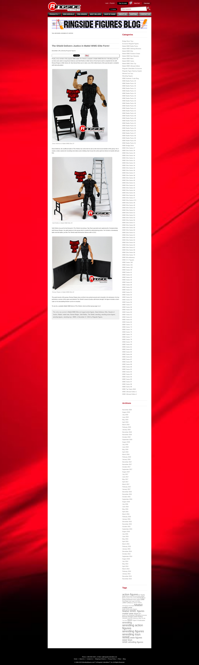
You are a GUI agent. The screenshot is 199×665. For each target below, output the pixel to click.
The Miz (143, 618)
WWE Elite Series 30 (128, 155)
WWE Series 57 (127, 304)
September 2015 (127, 529)
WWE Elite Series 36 (128, 170)
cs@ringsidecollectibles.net (109, 657)
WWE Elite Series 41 (128, 183)
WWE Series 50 (127, 287)
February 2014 (126, 571)
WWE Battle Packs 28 (129, 81)
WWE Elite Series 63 (128, 237)
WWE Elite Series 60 (128, 230)
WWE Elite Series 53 (128, 215)
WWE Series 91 (127, 369)
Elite (106, 312)
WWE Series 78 (127, 339)
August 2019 (126, 412)
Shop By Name (109, 14)
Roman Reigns (74, 314)
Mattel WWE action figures (129, 609)
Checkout (147, 3)
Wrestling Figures (127, 76)
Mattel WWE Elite (73, 312)
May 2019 (125, 419)
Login (106, 3)
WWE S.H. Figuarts (128, 260)
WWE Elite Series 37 (128, 173)
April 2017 (125, 482)
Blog (124, 659)
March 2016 (125, 514)
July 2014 (125, 561)
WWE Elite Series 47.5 (129, 200)
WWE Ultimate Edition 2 (129, 394)
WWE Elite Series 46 (128, 195)
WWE (74, 317)
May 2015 (125, 539)
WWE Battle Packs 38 (129, 103)
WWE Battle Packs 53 (129, 125)
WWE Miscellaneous (128, 257)
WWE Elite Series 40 (128, 180)
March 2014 (125, 569)
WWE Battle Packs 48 (129, 116)
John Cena (126, 603)
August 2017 (126, 472)
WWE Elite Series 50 (128, 208)
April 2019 (125, 422)
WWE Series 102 (127, 267)
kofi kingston (125, 605)
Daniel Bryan (141, 598)
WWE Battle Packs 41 (129, 108)
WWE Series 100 (127, 262)
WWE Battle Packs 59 (129, 138)
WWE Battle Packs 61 (129, 143)
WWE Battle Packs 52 (129, 123)
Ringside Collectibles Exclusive (138, 615)
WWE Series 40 (127, 270)
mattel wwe (66, 314)
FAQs (119, 659)
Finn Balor (125, 601)
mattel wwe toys (130, 613)
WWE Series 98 (127, 384)
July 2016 (125, 504)
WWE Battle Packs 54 (129, 128)
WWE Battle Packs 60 (129, 140)
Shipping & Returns (100, 659)
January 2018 (126, 459)
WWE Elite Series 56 (128, 220)
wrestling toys (68, 317)
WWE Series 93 (127, 374)
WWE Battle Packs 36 (129, 101)
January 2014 (126, 574)
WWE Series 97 (127, 382)
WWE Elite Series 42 (128, 185)
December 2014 (127, 551)
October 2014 (126, 554)
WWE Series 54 (127, 297)
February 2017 (126, 487)
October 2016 (126, 497)
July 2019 (125, 414)
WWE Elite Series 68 (128, 250)
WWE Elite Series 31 (128, 158)
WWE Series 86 (127, 357)
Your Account (123, 3)
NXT (139, 614)
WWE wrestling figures (132, 642)
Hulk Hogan (132, 601)
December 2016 (127, 492)
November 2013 (127, 579)
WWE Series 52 (127, 292)
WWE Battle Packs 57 (129, 133)
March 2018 (125, 454)
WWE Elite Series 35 (128, 168)
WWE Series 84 (127, 354)
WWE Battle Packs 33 (129, 93)
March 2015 (125, 544)
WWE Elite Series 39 (128, 178)
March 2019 (125, 424)
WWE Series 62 (127, 317)
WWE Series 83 (127, 352)
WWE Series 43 (127, 277)
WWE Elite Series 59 (128, 227)
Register (112, 3)
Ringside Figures (71, 50)
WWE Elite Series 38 (128, 175)
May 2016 (125, 509)
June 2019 (125, 417)
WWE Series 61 (127, 314)
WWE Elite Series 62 (128, 235)
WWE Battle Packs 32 (129, 91)
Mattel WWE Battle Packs (130, 46)
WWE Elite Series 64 (128, 240)
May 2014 (125, 564)
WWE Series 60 (127, 312)
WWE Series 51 (127, 290)
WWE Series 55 (127, 299)
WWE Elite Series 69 (128, 252)
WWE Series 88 (127, 362)
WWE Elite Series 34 (128, 165)
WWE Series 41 (127, 272)
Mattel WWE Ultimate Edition (131, 66)
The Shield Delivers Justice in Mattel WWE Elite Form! (80, 46)
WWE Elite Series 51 (128, 210)
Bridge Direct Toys (127, 41)
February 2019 (126, 427)
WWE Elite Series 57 (128, 222)
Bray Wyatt (141, 596)
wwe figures (136, 637)
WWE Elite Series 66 (128, 245)
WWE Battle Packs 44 (129, 113)
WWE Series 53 (127, 295)
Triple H (134, 620)
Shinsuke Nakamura (133, 618)
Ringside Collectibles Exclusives (132, 68)
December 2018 (127, 432)
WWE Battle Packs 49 (129, 118)
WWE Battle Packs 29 (129, 83)
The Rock (124, 620)
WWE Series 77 (127, 337)
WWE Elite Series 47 (128, 198)
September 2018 (127, 439)
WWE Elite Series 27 (128, 148)
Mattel (60, 314)
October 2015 (126, 526)
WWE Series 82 (127, 349)
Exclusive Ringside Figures (130, 43)
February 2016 (126, 516)
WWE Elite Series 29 (128, 153)
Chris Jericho (133, 597)
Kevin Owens (138, 602)
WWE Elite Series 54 (128, 217)
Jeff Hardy (137, 601)
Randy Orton (125, 615)
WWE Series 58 (127, 307)
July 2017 (125, 474)
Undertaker (141, 620)
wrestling (98, 314)
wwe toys (127, 640)
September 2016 (127, 499)
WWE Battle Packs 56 (129, 130)
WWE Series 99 (127, 387)
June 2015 (125, 536)
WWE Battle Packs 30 (129, 86)
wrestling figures (58, 317)
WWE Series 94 (127, 377)
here (99, 306)
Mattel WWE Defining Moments (131, 48)
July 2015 (125, 534)
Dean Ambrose (99, 312)
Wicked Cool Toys (127, 73)
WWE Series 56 (127, 302)
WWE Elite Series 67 (128, 247)
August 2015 (126, 531)
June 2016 (125, 506)
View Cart (137, 3)
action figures (90, 312)
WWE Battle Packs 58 (129, 135)
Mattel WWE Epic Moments (130, 56)
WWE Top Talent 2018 (129, 389)
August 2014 (126, 559)
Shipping (133, 14)
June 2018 (125, 447)
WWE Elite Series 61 (128, 232)
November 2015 (127, 524)
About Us (122, 14)
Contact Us (145, 14)
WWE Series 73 (127, 327)
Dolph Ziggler (136, 599)
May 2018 (125, 449)
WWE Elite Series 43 (128, 188)
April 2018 (125, 452)
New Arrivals (68, 14)
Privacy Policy (112, 659)
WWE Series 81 (127, 347)
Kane (132, 602)
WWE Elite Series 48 (128, 203)
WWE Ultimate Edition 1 (129, 391)
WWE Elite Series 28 (128, 150)
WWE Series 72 (127, 324)
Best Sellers (95, 14)
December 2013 (127, 576)
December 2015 (127, 521)
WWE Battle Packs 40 (129, 106)
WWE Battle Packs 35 (129, 98)
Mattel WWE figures (133, 611)
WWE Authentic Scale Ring (130, 78)
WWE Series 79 (127, 342)
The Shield (91, 314)
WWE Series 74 (127, 329)
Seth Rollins (83, 314)
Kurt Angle (131, 605)
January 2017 (126, 489)
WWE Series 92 (127, 372)
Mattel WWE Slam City (129, 63)
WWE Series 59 (127, 309)
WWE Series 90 (127, 367)
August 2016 (126, 501)
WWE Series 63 (127, 319)
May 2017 (125, 479)
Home (75, 659)
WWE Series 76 (127, 334)
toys (130, 620)
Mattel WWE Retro (127, 58)
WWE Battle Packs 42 (129, 111)
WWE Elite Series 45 (128, 193)
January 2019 (126, 429)
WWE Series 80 (127, 344)
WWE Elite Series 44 (128, 190)
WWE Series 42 (127, 275)
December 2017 (127, 462)
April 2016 (125, 511)
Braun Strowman (134, 596)
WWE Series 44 (127, 280)
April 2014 (125, 566)
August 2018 (126, 442)
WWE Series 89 (127, 364)
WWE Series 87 (127, 359)
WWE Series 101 (127, 265)
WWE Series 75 (127, 332)
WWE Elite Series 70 (128, 255)
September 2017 (127, 469)
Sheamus (125, 618)
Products (54, 14)
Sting (140, 618)
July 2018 (125, 444)
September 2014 (127, 556)
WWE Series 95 (127, 379)
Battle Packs (125, 596)
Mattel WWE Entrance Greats (131, 53)
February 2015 (126, 546)
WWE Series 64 (127, 322)
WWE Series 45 (127, 282)
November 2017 (127, 464)
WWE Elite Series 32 (128, 160)
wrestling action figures (108, 314)
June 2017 (125, 477)
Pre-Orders (82, 14)
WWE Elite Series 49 (128, 205)
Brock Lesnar (126, 598)
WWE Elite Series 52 (128, 212)
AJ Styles (141, 595)
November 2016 (127, 494)
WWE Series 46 (127, 285)
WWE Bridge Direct (128, 145)
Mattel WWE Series (128, 61)
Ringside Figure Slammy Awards (132, 71)
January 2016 (126, 519)
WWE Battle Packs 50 (129, 121)
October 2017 (126, 467)
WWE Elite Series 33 (128, 163)
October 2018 (126, 437)
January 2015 (126, 549)
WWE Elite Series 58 (128, 225)
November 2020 (127, 409)
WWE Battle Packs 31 (129, 88)
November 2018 (127, 434)
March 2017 (125, 484)
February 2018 (126, 457)
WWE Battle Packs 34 (129, 96)
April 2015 (125, 541)
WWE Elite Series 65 (128, 242)
